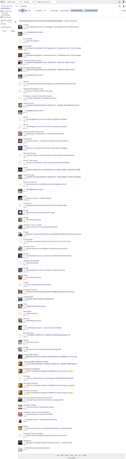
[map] (29, 10)
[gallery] (26, 10)
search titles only (7, 11)
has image (5, 13)
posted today (6, 15)
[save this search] (123, 6)
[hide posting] (27, 28)
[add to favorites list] (24, 27)
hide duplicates (6, 17)
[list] (19, 10)
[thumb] (22, 10)
